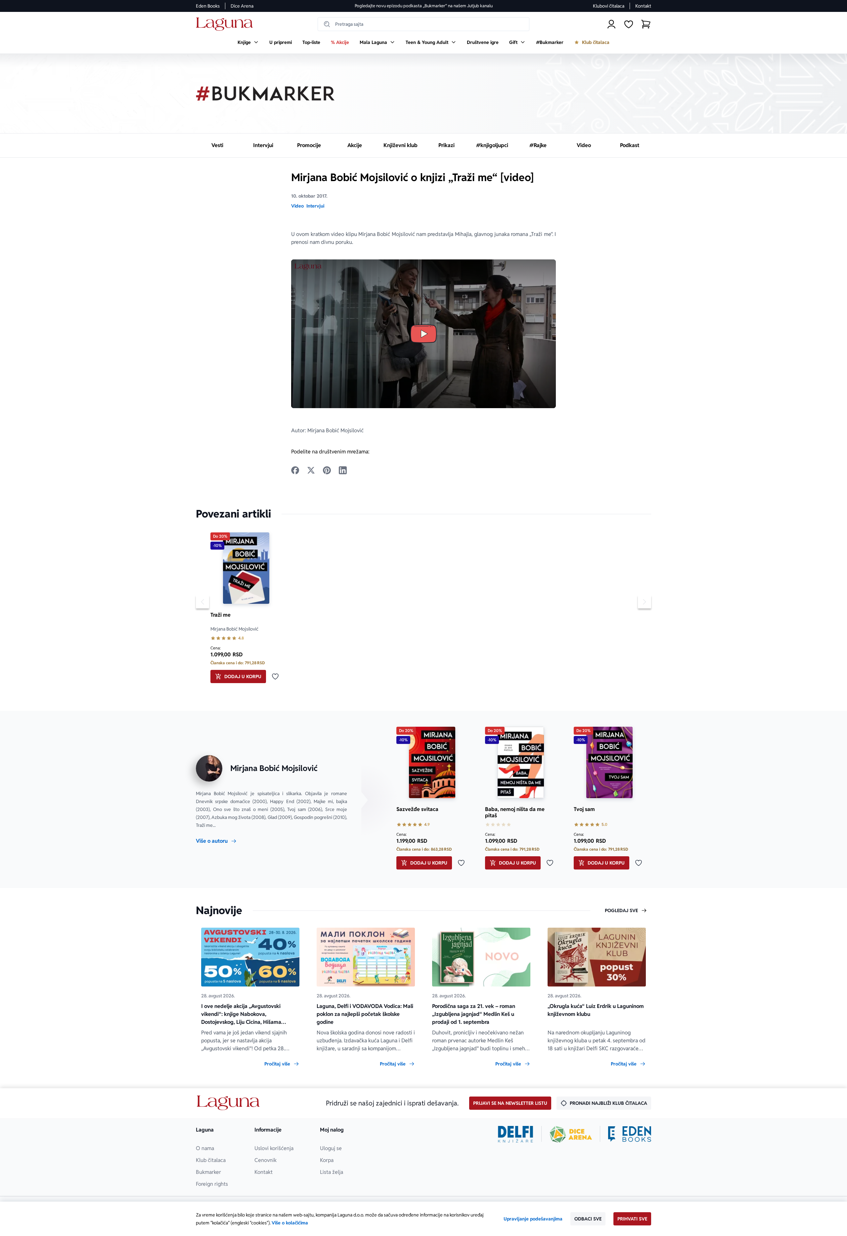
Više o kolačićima (290, 1223)
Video (297, 206)
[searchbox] (423, 24)
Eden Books (208, 6)
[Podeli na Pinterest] (327, 470)
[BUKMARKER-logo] (265, 93)
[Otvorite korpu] (646, 24)
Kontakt (643, 6)
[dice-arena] (571, 1134)
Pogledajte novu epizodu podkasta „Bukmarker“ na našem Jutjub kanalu (424, 6)
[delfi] (516, 1134)
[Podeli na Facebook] (295, 470)
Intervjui (315, 206)
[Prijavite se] (611, 24)
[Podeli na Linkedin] (343, 470)
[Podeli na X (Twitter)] (311, 470)
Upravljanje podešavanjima (533, 1219)
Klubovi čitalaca (608, 6)
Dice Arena (242, 6)
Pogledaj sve (621, 910)
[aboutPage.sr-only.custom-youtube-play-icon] (423, 333)
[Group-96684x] (629, 1134)
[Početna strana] (226, 24)
